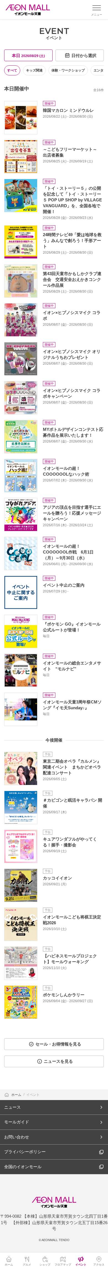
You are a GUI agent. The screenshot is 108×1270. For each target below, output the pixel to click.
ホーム (16, 1095)
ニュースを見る (58, 1061)
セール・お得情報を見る (58, 1044)
